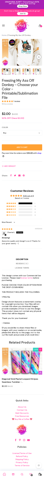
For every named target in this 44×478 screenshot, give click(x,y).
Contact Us (22, 410)
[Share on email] (19, 175)
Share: (5, 175)
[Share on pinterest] (23, 175)
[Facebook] (15, 440)
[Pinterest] (19, 440)
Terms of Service (22, 465)
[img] (7, 229)
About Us (22, 407)
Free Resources (22, 416)
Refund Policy (22, 456)
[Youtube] (28, 440)
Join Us (23, 13)
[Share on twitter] (15, 175)
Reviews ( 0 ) (22, 263)
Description (22, 259)
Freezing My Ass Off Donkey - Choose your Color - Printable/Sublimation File (20, 89)
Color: (5, 127)
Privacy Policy (22, 462)
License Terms (22, 268)
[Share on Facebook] (10, 175)
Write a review (7, 104)
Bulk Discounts (22, 413)
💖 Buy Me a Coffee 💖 (22, 419)
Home (4, 35)
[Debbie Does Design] (21, 25)
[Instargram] (24, 440)
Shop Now (23, 6)
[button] (7, 101)
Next (39, 370)
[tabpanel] (22, 52)
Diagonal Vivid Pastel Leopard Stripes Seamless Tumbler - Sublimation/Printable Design (20, 381)
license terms (27, 278)
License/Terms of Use (22, 453)
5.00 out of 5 (28, 196)
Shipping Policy (22, 459)
